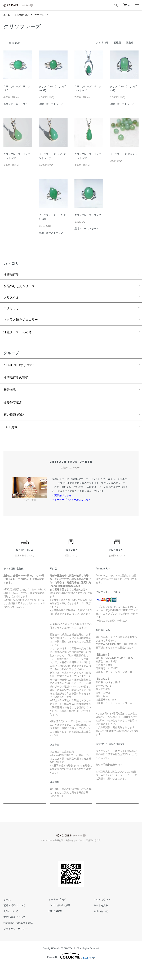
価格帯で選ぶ (12, 402)
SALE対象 (10, 427)
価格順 (117, 42)
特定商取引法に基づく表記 (18, 922)
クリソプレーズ (41, 14)
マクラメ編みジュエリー (20, 319)
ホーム (6, 14)
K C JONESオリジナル (19, 364)
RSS (50, 911)
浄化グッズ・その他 (17, 331)
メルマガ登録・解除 (59, 905)
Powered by (53, 956)
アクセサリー (12, 308)
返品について (10, 911)
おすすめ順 (102, 42)
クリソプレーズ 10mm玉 (123, 154)
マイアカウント (102, 899)
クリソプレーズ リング (87, 215)
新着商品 (9, 389)
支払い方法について (14, 917)
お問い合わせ (101, 911)
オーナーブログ (56, 899)
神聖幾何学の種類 (15, 377)
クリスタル (11, 297)
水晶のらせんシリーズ (19, 286)
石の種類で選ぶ (22, 14)
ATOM (58, 911)
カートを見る (101, 905)
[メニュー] (137, 5)
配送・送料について (14, 905)
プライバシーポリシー (15, 928)
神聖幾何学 (11, 274)
